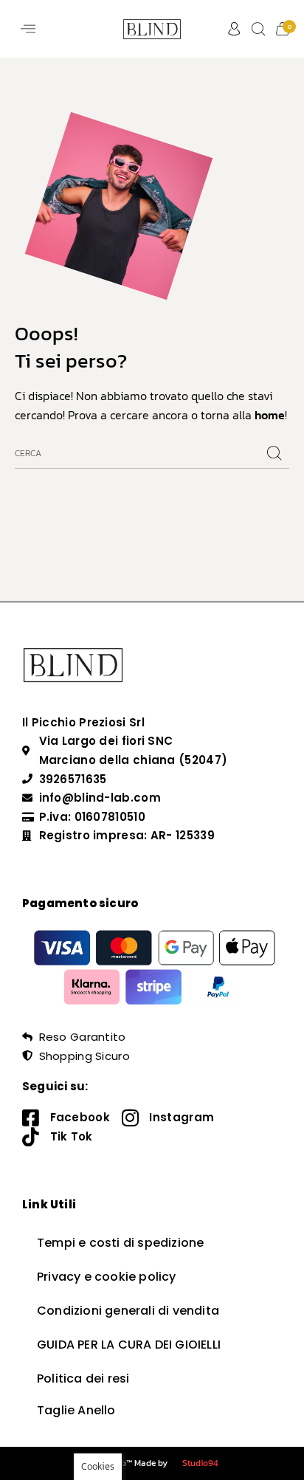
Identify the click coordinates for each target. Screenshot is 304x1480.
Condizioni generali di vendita (128, 1310)
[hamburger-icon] (28, 29)
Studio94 (200, 1463)
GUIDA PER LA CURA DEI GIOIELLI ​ (130, 1344)
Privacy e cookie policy (106, 1276)
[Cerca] (274, 453)
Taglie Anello (76, 1410)
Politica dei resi (83, 1378)
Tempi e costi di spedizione (120, 1242)
